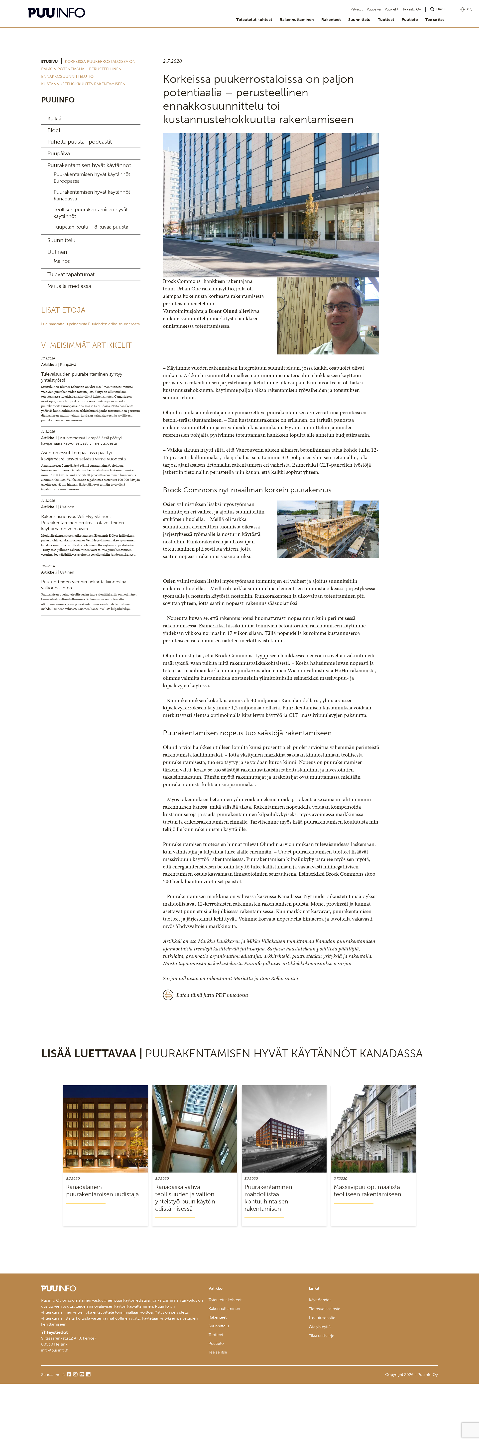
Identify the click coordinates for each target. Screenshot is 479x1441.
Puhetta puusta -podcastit (79, 141)
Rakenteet (331, 19)
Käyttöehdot (320, 1299)
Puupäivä (374, 9)
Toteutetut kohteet (254, 19)
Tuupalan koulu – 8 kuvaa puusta (91, 227)
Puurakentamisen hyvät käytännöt (89, 165)
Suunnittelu (359, 19)
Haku (440, 9)
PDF (221, 995)
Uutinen (57, 252)
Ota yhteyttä (320, 1326)
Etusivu (49, 61)
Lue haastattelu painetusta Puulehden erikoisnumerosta (90, 324)
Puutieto (410, 19)
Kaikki (54, 118)
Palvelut (357, 9)
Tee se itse (435, 19)
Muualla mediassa (69, 286)
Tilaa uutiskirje (321, 1335)
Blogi (53, 130)
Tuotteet (386, 19)
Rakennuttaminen (297, 19)
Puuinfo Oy (412, 9)
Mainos (62, 261)
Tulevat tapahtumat (71, 274)
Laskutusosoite (322, 1317)
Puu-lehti (392, 9)
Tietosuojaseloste (324, 1308)
